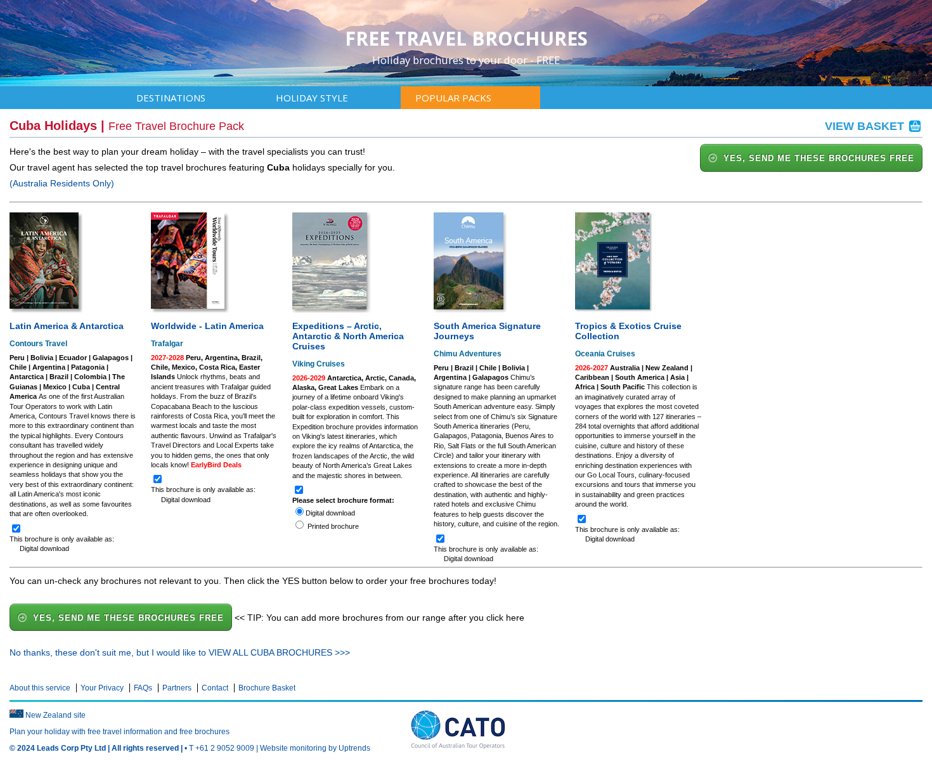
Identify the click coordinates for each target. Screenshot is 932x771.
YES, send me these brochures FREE (818, 158)
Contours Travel (38, 343)
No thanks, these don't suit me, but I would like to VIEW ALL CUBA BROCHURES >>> (180, 652)
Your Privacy (102, 688)
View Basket (866, 126)
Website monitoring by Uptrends (315, 748)
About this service (40, 688)
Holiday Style (312, 97)
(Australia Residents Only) (62, 183)
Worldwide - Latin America (207, 326)
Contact (215, 688)
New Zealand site (55, 715)
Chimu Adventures (468, 353)
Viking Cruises (318, 364)
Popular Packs (453, 97)
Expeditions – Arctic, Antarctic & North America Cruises (348, 336)
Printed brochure (333, 526)
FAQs (143, 688)
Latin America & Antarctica (67, 326)
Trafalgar (167, 343)
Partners (176, 688)
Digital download (330, 513)
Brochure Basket (266, 688)
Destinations (170, 97)
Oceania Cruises (605, 353)
